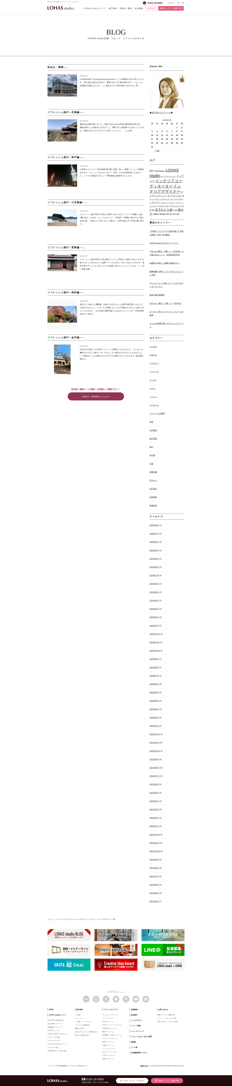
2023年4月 (154, 701)
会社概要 (139, 8)
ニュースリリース (137, 1031)
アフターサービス (170, 176)
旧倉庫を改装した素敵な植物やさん (165, 263)
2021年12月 (155, 835)
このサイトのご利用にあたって (78, 1066)
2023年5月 (154, 692)
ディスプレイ (170, 202)
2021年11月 (155, 843)
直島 (167, 214)
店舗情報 (134, 1009)
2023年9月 (154, 659)
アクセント (154, 363)
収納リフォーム (108, 1059)
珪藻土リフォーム (108, 1045)
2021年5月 (154, 893)
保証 (153, 210)
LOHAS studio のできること (58, 1034)
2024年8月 (154, 567)
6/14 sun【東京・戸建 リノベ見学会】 (166, 303)
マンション (79, 1018)
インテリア (154, 372)
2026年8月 (154, 525)
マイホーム (154, 405)
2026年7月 (154, 534)
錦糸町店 (153, 505)
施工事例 (113, 8)
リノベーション (108, 1018)
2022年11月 (155, 742)
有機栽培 (156, 214)
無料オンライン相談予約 (171, 8)
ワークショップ (175, 206)
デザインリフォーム (109, 1052)
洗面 (151, 464)
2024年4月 (154, 600)
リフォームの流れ (54, 1037)
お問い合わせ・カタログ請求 (167, 1022)
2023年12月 (155, 634)
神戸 (170, 214)
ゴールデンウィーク (166, 199)
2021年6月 (154, 885)
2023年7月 (154, 676)
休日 (151, 422)
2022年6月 (154, 784)
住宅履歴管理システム (139, 1053)
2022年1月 (154, 826)
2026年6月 (154, 542)
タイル (163, 202)
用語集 (133, 1042)
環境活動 (162, 214)
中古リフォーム (108, 1021)
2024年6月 (154, 584)
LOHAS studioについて (95, 8)
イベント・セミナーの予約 (166, 1018)
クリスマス (156, 199)
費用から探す (80, 1028)
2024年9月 (154, 559)
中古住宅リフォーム (109, 1028)
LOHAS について (54, 1030)
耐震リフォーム (108, 1032)
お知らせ (153, 355)
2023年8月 (154, 667)
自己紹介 (153, 489)
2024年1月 (154, 626)
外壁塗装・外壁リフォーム (112, 1035)
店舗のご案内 (126, 8)
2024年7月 (154, 575)
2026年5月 (154, 550)
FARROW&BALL (159, 171)
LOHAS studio (61, 8)
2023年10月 (155, 651)
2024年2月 (154, 617)
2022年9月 (154, 759)
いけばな (153, 347)
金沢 (174, 214)
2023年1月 (154, 726)
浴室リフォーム (108, 1042)
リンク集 (134, 1047)
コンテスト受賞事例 (82, 1025)
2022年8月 (154, 768)
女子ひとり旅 (163, 209)
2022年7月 (154, 776)
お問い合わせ (163, 1009)
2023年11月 (155, 642)
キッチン (153, 380)
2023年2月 (154, 717)
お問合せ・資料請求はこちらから (96, 396)
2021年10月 (155, 851)
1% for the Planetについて (57, 1044)
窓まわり (153, 480)
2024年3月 (154, 609)
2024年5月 (154, 592)
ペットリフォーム (108, 1049)
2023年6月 (154, 684)
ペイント (178, 202)
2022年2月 (154, 818)
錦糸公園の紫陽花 (157, 295)
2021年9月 (154, 860)
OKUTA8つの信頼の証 (56, 1020)
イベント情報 (136, 1026)
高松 (177, 214)
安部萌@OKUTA (106, 919)
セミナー (156, 202)
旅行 (151, 447)
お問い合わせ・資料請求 (132, 1080)
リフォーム (162, 206)
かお (161, 176)
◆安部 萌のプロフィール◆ (161, 113)
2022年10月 (155, 751)
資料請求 (151, 8)
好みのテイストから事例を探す (86, 1032)
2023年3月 (154, 709)
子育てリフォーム (108, 1055)
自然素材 (153, 497)
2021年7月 (154, 876)
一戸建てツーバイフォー (84, 1022)
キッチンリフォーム (109, 1038)
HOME (51, 1009)
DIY (152, 170)
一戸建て (78, 1015)
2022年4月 (154, 801)
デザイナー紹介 (53, 1047)
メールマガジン (136, 1020)
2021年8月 (154, 868)
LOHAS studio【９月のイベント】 (164, 243)
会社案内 (153, 430)
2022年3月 (154, 809)
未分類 (152, 455)
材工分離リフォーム (55, 1024)
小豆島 (175, 210)
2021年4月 (154, 901)
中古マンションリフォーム (112, 1025)
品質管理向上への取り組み (57, 1051)
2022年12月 (155, 734)
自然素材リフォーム (55, 1027)
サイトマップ (52, 1066)
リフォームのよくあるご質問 (141, 1036)
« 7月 (157, 151)
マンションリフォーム (110, 1015)
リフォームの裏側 (157, 413)
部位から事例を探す (82, 1035)
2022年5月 (154, 793)
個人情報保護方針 (62, 1066)
